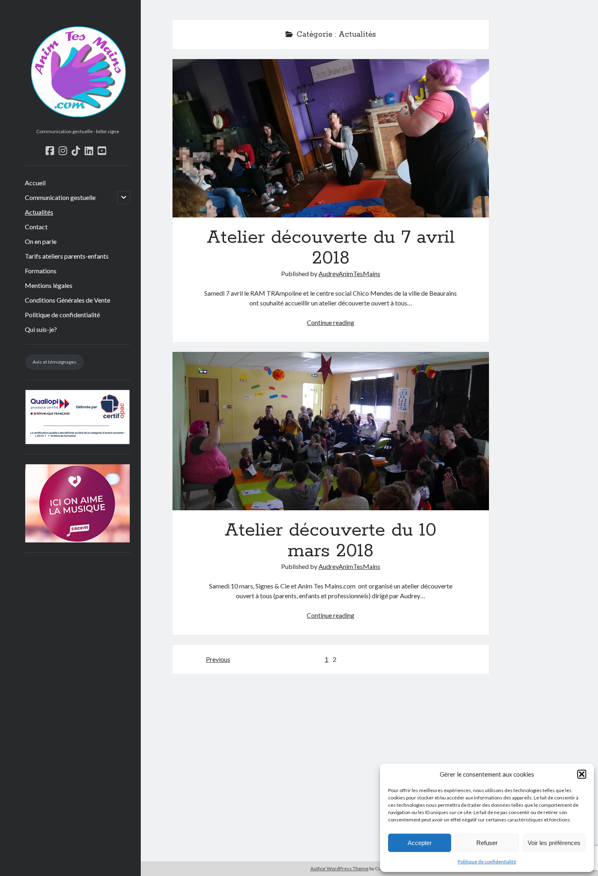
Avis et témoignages (54, 362)
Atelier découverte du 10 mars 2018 (330, 431)
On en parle (41, 241)
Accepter (420, 842)
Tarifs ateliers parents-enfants (67, 256)
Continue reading (330, 322)
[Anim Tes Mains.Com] (77, 122)
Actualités (39, 212)
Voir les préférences (554, 842)
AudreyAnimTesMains (349, 273)
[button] (582, 774)
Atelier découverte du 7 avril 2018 (330, 138)
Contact (36, 227)
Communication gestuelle (60, 197)
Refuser (487, 842)
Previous (218, 659)
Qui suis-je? (41, 329)
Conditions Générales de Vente (67, 300)
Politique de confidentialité (487, 861)
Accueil (35, 183)
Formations (41, 270)
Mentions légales (48, 285)
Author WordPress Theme (339, 868)
